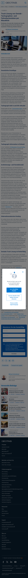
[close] (22, 272)
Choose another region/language (14, 303)
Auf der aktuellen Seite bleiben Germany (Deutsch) (14, 297)
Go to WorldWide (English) (14, 290)
